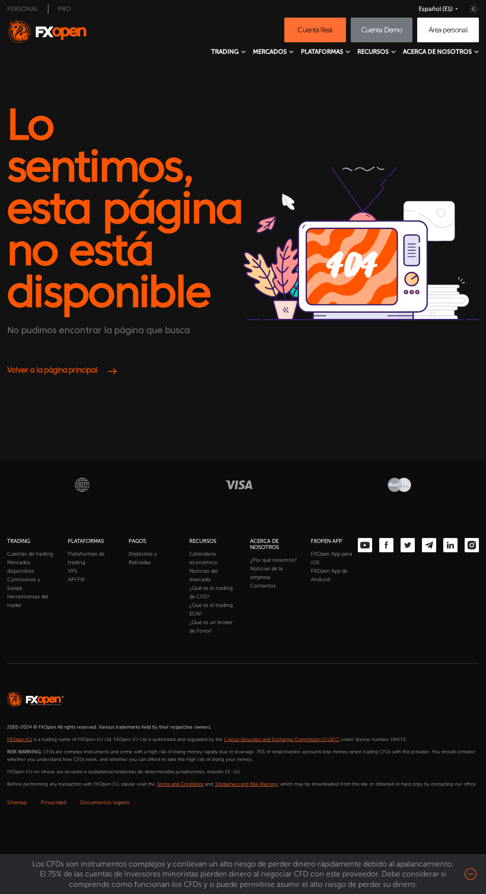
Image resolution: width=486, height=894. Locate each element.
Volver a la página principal (52, 370)
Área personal (448, 30)
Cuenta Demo (381, 30)
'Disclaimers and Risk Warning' (247, 784)
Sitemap (17, 802)
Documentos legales (105, 802)
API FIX (76, 580)
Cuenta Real (315, 30)
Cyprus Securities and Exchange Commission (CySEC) (281, 739)
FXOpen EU (19, 739)
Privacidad (53, 802)
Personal (22, 8)
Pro (64, 8)
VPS (72, 571)
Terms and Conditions (180, 784)
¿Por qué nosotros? (273, 560)
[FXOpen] (56, 32)
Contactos (263, 586)
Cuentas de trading (30, 554)
